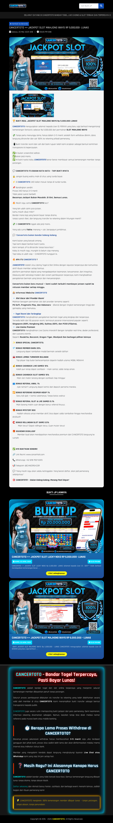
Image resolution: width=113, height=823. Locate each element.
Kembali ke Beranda (20, 24)
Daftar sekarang (20, 786)
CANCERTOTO (30, 259)
